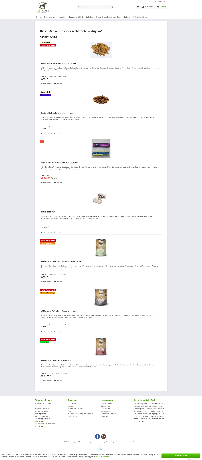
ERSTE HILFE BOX (48, 212)
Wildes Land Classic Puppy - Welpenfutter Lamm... (62, 261)
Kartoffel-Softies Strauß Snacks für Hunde (58, 63)
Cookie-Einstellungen (108, 414)
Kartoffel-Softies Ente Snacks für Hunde (57, 113)
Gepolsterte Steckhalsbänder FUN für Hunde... (60, 162)
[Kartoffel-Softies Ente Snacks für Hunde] (101, 99)
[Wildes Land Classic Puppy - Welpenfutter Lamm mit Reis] (101, 247)
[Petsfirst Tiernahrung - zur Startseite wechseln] (42, 7)
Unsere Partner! (106, 404)
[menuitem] (95, 7)
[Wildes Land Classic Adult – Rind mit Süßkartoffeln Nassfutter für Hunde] (101, 346)
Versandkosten (96, 442)
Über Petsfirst (106, 409)
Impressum (105, 416)
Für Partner (72, 404)
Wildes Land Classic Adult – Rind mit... (57, 360)
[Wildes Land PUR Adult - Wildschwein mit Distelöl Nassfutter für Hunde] (101, 297)
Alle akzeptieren (181, 456)
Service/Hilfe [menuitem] (161, 2)
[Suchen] (112, 7)
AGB (69, 411)
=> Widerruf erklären (75, 409)
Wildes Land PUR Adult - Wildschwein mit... (59, 311)
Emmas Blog (105, 406)
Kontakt (70, 406)
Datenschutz (105, 411)
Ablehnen (171, 459)
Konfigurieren (191, 459)
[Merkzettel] (138, 7)
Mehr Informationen (103, 457)
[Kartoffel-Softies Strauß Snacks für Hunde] (101, 49)
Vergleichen (47, 84)
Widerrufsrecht (73, 416)
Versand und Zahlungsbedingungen (80, 414)
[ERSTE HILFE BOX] (101, 198)
